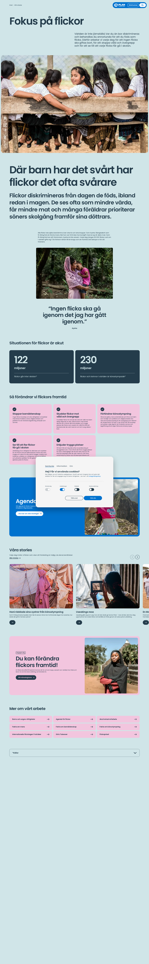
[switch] (62, 489)
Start (11, 5)
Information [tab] (62, 466)
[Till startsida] (120, 5)
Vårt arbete (18, 5)
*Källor (15, 754)
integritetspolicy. (95, 476)
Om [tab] (71, 466)
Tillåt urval (74, 498)
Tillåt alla (93, 498)
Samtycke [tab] (49, 466)
